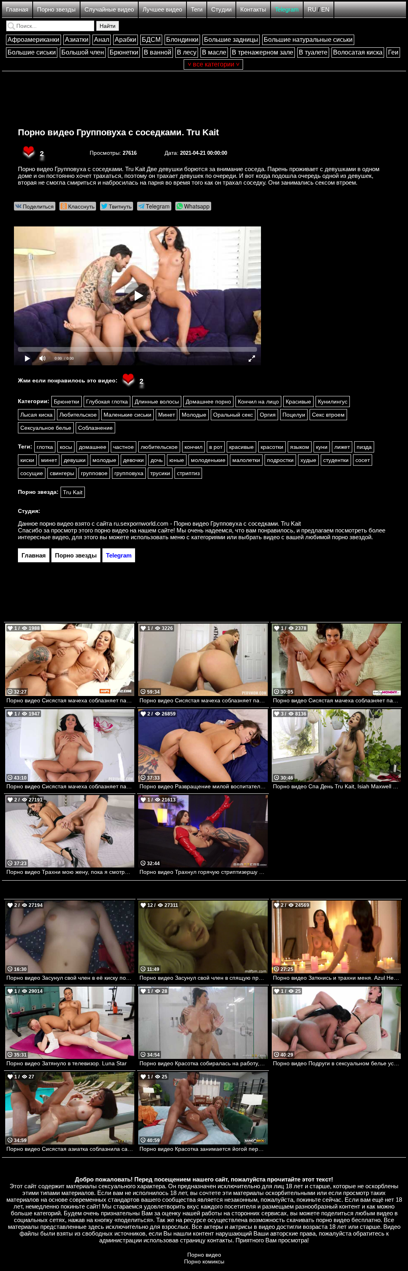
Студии (221, 9)
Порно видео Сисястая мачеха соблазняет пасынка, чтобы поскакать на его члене (337, 700)
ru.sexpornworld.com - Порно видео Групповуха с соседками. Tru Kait (207, 523)
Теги (196, 9)
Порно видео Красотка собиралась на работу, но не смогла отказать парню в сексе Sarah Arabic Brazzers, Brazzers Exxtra (203, 1063)
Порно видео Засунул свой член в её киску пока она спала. (70, 978)
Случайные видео (109, 9)
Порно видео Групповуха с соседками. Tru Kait (118, 132)
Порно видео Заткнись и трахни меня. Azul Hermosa (337, 978)
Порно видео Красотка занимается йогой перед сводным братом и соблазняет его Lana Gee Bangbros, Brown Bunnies (203, 1149)
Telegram (287, 9)
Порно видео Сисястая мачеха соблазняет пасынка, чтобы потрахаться (70, 786)
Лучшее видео (162, 9)
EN (325, 9)
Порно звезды (56, 9)
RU (312, 9)
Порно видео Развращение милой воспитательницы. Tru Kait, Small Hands (203, 786)
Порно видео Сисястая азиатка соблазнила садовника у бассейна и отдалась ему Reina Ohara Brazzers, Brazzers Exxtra (70, 1149)
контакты (219, 1240)
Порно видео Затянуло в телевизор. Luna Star (66, 1063)
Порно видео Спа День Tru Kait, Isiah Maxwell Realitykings (337, 786)
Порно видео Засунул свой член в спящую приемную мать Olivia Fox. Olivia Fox (203, 978)
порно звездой (351, 537)
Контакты (253, 9)
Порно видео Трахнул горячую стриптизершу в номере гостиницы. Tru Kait (203, 872)
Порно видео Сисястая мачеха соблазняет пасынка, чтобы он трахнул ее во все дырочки (203, 700)
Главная (17, 9)
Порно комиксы (204, 1261)
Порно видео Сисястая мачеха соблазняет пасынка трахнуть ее (70, 700)
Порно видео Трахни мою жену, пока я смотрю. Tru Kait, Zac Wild (70, 872)
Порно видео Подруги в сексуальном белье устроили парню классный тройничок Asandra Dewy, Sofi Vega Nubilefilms (337, 1063)
